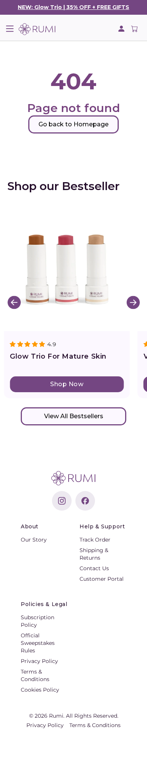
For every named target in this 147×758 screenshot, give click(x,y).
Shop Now (66, 384)
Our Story (34, 539)
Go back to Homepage (73, 124)
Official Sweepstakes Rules (38, 643)
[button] (9, 28)
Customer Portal (102, 578)
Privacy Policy (39, 661)
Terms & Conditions (95, 725)
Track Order (95, 539)
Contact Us (94, 568)
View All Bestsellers (73, 416)
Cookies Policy (40, 689)
